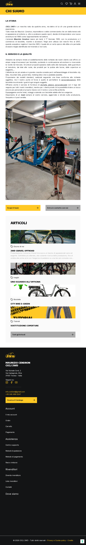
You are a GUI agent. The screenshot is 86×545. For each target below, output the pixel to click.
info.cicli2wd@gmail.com (15, 392)
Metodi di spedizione (14, 451)
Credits (70, 540)
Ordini (8, 420)
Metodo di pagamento (14, 457)
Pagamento (10, 432)
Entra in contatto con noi (57, 208)
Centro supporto (12, 445)
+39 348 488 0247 (13, 394)
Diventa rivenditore (13, 475)
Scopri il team (13, 208)
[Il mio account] (75, 3)
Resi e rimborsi (11, 463)
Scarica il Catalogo (15, 400)
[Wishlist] (66, 3)
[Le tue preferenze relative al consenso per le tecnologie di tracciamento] (82, 541)
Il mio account (11, 415)
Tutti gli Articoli (18, 335)
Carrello (9, 426)
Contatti (9, 487)
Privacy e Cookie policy (56, 540)
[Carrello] (71, 3)
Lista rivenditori (12, 481)
